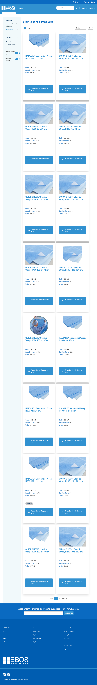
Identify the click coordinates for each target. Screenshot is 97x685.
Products (5, 635)
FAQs (4, 642)
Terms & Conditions (69, 631)
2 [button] (59, 599)
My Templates (37, 638)
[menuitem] (22, 8)
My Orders (36, 635)
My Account (36, 631)
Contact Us (67, 638)
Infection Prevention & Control (12, 25)
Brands (5, 638)
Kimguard (11, 45)
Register (86, 2)
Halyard (10, 41)
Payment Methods (69, 649)
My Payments (37, 642)
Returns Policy (68, 645)
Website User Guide (69, 642)
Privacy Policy (68, 635)
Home (4, 631)
